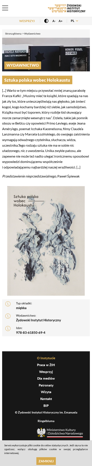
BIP (46, 405)
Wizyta (46, 391)
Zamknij (46, 461)
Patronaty (46, 385)
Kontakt (46, 398)
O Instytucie (46, 358)
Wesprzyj (27, 21)
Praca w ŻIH (46, 364)
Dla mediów (46, 378)
